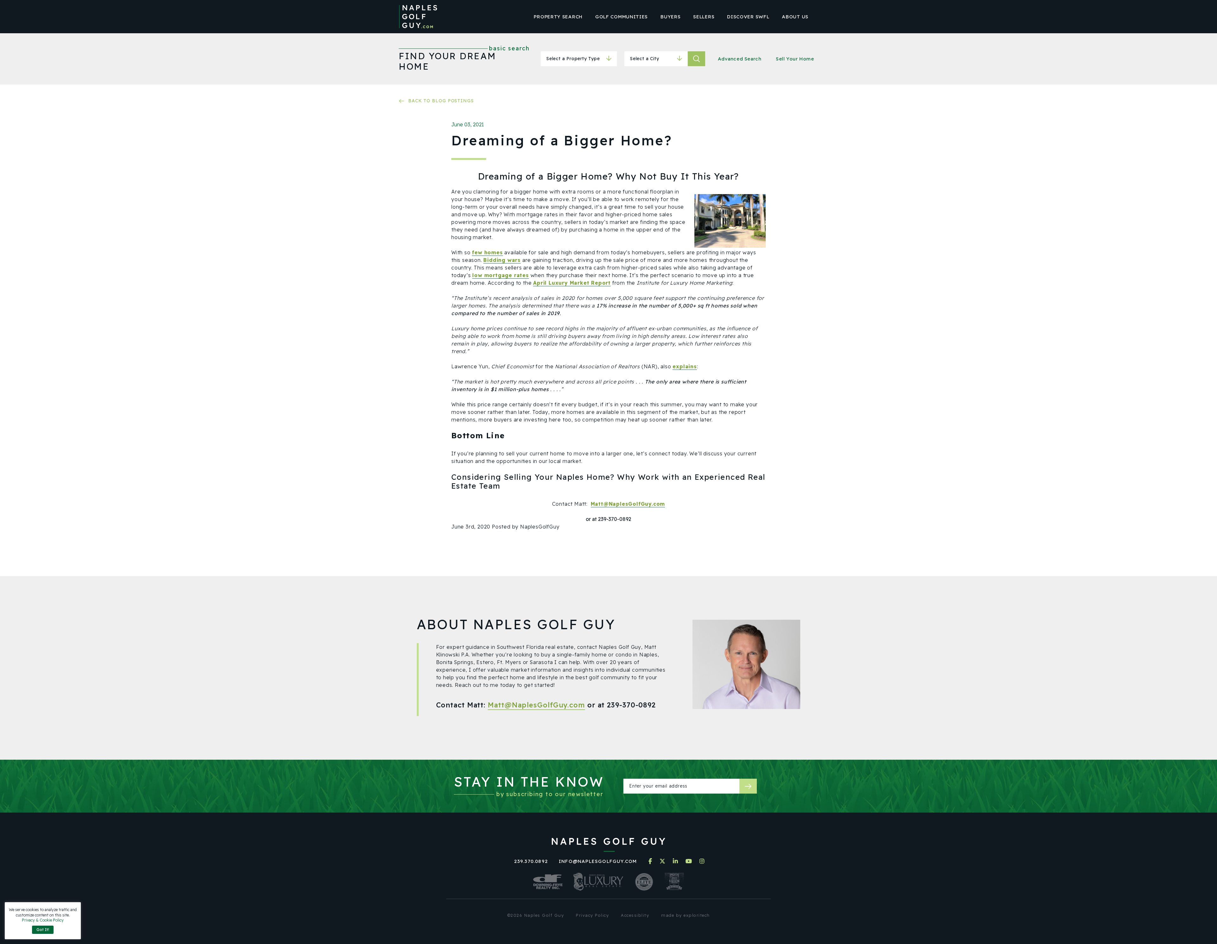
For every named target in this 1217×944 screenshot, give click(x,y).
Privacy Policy (592, 915)
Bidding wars (502, 260)
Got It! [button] (42, 929)
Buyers (670, 17)
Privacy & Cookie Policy (43, 920)
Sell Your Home (795, 59)
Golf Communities (621, 17)
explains (685, 366)
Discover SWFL (748, 17)
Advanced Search (740, 59)
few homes (487, 252)
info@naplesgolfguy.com (598, 861)
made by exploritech (685, 915)
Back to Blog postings (441, 101)
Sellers (703, 17)
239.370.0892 (531, 861)
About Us (795, 17)
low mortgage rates (500, 275)
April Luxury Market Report (572, 283)
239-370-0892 (631, 704)
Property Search (558, 17)
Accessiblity (635, 915)
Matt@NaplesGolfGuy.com (628, 504)
